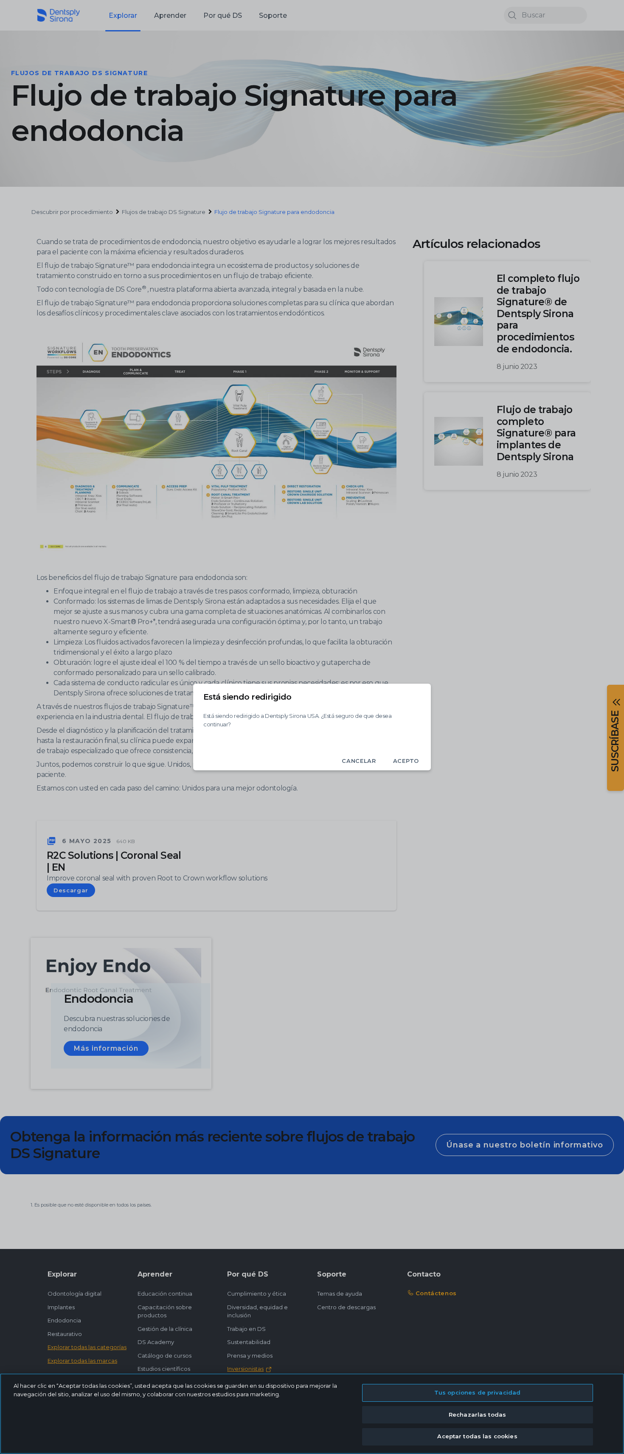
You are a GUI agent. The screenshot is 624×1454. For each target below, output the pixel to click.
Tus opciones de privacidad (477, 1392)
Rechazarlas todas (477, 1414)
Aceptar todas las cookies (477, 1436)
